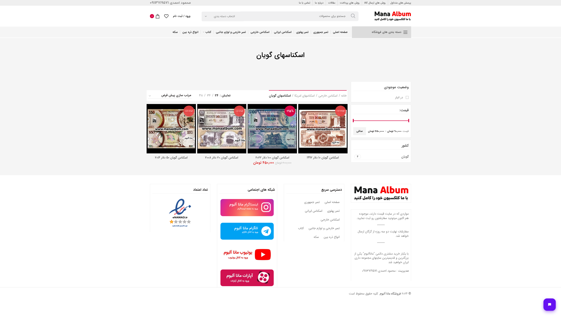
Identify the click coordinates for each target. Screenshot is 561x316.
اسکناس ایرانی (313, 211)
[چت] (549, 304)
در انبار (399, 97)
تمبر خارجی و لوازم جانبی (324, 228)
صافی (359, 131)
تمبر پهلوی (333, 211)
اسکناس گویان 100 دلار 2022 (272, 158)
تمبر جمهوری (312, 202)
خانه (344, 96)
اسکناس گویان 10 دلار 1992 (323, 158)
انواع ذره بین (332, 237)
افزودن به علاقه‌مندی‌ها (301, 121)
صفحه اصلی (332, 202)
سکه (316, 237)
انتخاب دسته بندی (224, 16)
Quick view (301, 111)
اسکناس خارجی (327, 96)
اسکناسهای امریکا (305, 96)
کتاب (301, 228)
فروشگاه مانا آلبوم (390, 293)
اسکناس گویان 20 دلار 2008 (221, 158)
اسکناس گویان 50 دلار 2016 (171, 158)
